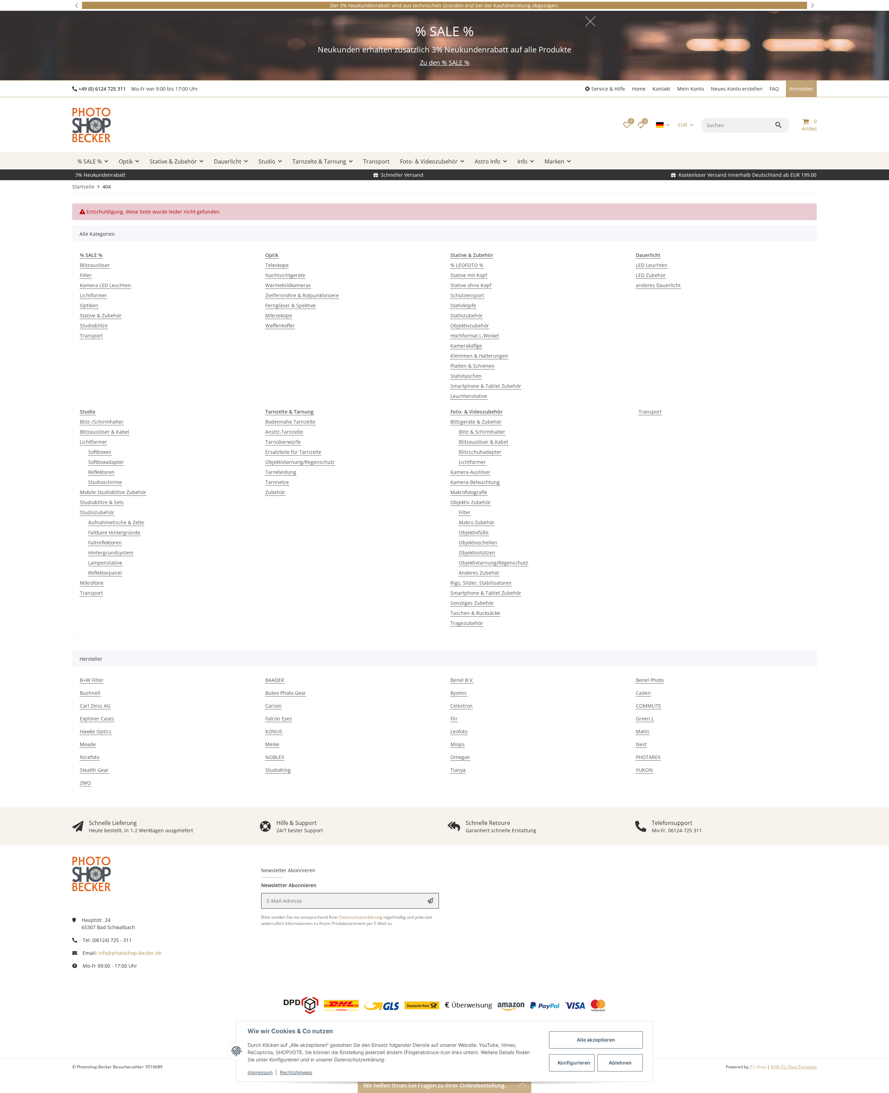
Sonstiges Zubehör (472, 603)
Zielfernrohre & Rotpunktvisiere (302, 295)
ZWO (85, 782)
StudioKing (278, 770)
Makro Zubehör (477, 522)
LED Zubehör (651, 275)
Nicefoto (89, 757)
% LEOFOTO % (466, 265)
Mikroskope (278, 315)
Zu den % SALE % (445, 62)
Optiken (89, 305)
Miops (457, 744)
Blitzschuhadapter (480, 452)
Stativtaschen (466, 376)
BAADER (274, 680)
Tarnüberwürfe (283, 442)
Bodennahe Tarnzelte (290, 421)
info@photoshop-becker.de (129, 953)
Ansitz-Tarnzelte (284, 431)
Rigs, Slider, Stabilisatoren (481, 582)
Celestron (461, 705)
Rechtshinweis (296, 1072)
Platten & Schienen (472, 365)
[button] (77, 5)
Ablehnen (620, 1063)
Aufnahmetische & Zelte (116, 522)
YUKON (644, 770)
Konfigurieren (574, 1063)
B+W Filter (91, 680)
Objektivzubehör (469, 325)
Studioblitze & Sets (102, 502)
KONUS (273, 731)
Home (639, 88)
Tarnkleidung (280, 472)
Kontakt (661, 88)
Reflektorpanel (105, 572)
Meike (272, 744)
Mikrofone (91, 582)
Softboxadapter (106, 462)
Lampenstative (105, 562)
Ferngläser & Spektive (290, 305)
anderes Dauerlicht (658, 285)
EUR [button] (682, 125)
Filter (86, 275)
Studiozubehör (97, 512)
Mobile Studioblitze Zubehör (113, 492)
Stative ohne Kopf (470, 285)
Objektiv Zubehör (470, 502)
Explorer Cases (97, 718)
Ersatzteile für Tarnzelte (293, 452)
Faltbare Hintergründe (114, 532)
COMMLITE (648, 705)
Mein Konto (690, 88)
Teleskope (277, 265)
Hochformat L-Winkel (474, 335)
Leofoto (458, 731)
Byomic (458, 693)
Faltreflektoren (105, 542)
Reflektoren (101, 472)
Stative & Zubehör (101, 315)
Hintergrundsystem (110, 552)
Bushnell (90, 693)
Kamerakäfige (466, 345)
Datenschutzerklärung (360, 917)
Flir (454, 718)
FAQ (774, 88)
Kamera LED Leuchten (105, 285)
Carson (273, 705)
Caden (643, 693)
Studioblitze (94, 325)
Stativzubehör (466, 315)
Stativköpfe (463, 305)
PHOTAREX (648, 757)
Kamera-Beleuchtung (475, 482)
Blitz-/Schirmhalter (102, 421)
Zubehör (275, 492)
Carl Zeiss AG (95, 705)
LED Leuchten (651, 265)
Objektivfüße (474, 532)
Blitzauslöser (95, 265)
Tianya (458, 770)
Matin (642, 731)
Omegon (460, 757)
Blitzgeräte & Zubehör (475, 421)
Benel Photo (650, 680)
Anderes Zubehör (479, 572)
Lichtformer (93, 295)
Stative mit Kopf (468, 275)
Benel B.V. (462, 680)
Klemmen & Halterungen (479, 355)
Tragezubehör (466, 623)
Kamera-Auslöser (470, 472)
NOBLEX (274, 757)
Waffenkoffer (280, 325)
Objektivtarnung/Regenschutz (300, 462)
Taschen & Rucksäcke (475, 613)
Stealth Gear (94, 770)
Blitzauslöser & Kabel (104, 431)
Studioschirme (105, 482)
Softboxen (99, 452)
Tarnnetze (277, 482)
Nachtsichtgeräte (285, 275)
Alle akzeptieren (596, 1040)
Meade (88, 744)
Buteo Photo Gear (285, 693)
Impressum (260, 1072)
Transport (91, 335)
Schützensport (467, 295)
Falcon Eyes (278, 718)
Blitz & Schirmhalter (482, 431)
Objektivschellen (478, 542)
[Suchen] (779, 125)
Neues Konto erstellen (737, 88)
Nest (641, 744)
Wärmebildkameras (288, 285)
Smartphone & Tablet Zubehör (485, 386)
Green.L (645, 718)
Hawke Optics (95, 731)
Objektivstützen (477, 552)
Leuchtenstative (468, 396)
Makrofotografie (468, 492)
